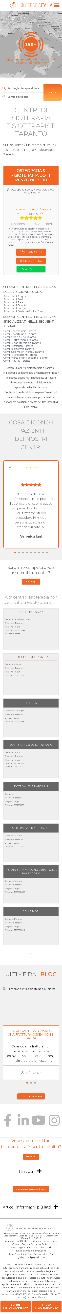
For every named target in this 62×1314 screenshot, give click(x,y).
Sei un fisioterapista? (15, 1306)
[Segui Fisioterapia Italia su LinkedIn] (23, 1123)
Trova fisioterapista (46, 1306)
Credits (26, 1244)
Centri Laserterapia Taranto (19, 331)
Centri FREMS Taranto (16, 360)
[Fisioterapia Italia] (31, 8)
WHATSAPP (32, 269)
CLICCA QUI (31, 581)
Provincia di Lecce (14, 308)
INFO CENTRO (32, 260)
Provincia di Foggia (14, 296)
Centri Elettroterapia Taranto (20, 339)
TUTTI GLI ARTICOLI (31, 1096)
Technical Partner (40, 1244)
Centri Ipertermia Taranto (18, 348)
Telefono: (9, 630)
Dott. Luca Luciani (35, 1247)
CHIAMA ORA (33, 252)
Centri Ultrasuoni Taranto (18, 345)
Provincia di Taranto (15, 302)
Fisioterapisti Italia (40, 145)
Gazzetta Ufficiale (35, 1297)
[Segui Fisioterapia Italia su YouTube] (39, 1123)
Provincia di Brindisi (14, 305)
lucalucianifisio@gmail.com (31, 1250)
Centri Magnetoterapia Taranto (22, 342)
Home (18, 145)
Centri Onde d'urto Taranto (19, 336)
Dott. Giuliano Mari (37, 1254)
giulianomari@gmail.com (31, 1257)
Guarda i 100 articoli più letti (31, 1189)
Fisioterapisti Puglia (18, 150)
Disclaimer (35, 1240)
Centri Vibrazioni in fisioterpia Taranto (25, 357)
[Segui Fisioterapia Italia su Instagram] (54, 1123)
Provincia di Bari (13, 299)
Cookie (16, 1244)
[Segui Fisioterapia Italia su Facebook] (8, 1123)
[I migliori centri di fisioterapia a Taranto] (56, 8)
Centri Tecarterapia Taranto (19, 333)
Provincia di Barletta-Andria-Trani (23, 311)
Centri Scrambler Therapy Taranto (23, 351)
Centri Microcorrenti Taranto (20, 354)
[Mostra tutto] (39, 1171)
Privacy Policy (50, 1240)
